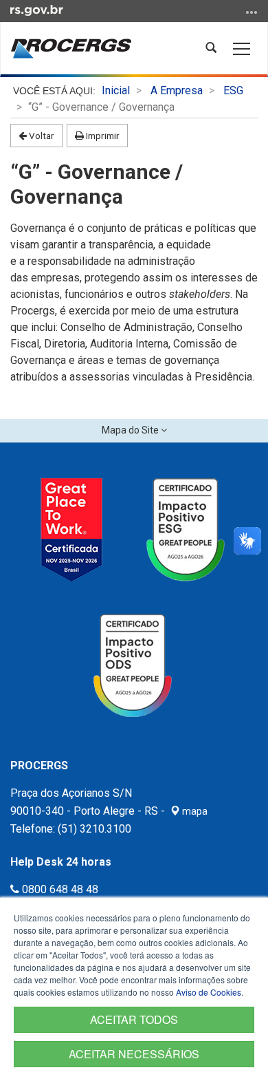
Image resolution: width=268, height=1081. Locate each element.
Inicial (116, 90)
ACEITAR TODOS (134, 1019)
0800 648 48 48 (58, 889)
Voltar (40, 135)
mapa (194, 811)
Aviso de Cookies (208, 992)
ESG (233, 90)
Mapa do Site (131, 430)
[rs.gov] (36, 9)
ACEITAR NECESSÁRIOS (134, 1054)
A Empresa (176, 90)
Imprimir (102, 135)
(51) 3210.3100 (94, 828)
